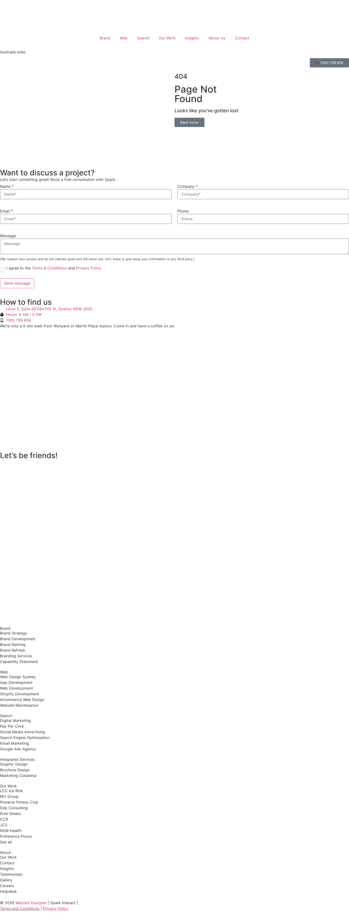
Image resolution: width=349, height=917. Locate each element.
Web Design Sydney (18, 676)
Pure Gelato (10, 813)
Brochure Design (15, 769)
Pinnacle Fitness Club (19, 802)
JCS (3, 825)
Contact (242, 38)
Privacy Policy (88, 268)
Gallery (6, 880)
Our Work (167, 38)
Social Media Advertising (22, 731)
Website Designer (31, 902)
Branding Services (16, 656)
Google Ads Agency (18, 749)
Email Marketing (14, 743)
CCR (4, 819)
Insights (192, 38)
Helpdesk (8, 891)
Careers (7, 885)
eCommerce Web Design (22, 699)
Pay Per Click (12, 726)
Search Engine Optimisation (25, 737)
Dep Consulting (14, 807)
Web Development (16, 688)
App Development (16, 682)
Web (123, 38)
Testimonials (11, 874)
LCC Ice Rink (11, 790)
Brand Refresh (12, 650)
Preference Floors (16, 836)
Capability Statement (19, 661)
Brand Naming (12, 644)
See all (6, 842)
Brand (105, 38)
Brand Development (18, 638)
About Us (216, 38)
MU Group (9, 796)
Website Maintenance (19, 705)
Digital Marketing (15, 720)
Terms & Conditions (49, 268)
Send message (17, 283)
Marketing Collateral (18, 775)
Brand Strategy (13, 633)
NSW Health (11, 830)
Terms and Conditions (19, 908)
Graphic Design (14, 764)
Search (143, 38)
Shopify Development (19, 693)
